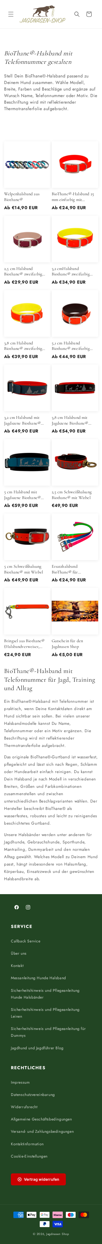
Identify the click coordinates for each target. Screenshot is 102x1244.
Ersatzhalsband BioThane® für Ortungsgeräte (65, 569)
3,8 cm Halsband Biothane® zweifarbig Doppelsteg (23, 346)
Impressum (20, 1082)
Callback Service (26, 941)
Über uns (19, 953)
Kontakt (17, 965)
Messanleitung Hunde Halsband (38, 978)
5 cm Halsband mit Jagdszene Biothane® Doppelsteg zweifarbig (23, 495)
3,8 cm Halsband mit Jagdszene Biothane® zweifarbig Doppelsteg (71, 420)
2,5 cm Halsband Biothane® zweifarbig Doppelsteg (23, 271)
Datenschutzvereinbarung (33, 1094)
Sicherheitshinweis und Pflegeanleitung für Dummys (48, 1032)
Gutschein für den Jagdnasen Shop (67, 643)
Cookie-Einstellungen (29, 1156)
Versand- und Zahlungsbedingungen (42, 1131)
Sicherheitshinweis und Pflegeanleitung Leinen (45, 1013)
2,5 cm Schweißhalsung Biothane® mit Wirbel (72, 494)
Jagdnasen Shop (57, 1234)
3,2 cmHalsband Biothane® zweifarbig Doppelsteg (71, 271)
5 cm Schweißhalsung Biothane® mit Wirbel (23, 569)
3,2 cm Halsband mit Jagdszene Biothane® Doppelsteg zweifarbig (23, 420)
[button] (11, 14)
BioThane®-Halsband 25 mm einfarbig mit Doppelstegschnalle (73, 197)
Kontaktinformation (27, 1144)
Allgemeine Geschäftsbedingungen (41, 1119)
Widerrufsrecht (24, 1107)
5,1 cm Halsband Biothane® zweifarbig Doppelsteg (71, 346)
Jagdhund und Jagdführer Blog (37, 1048)
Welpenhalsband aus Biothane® (21, 196)
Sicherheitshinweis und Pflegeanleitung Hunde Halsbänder (45, 994)
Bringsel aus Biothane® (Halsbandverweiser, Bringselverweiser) (24, 644)
